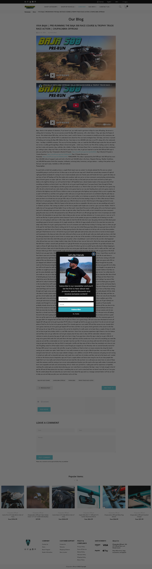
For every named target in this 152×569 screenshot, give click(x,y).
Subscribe (76, 309)
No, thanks (76, 314)
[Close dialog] (93, 254)
